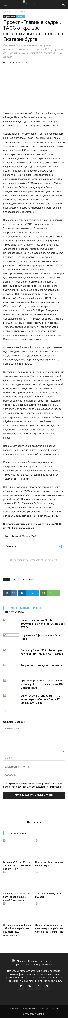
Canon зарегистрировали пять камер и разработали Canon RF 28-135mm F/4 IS (40, 699)
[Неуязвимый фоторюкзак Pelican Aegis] (11, 638)
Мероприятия (19, 11)
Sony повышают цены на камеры (42, 665)
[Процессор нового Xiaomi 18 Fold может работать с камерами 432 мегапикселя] (11, 684)
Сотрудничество (29, 1008)
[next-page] (10, 711)
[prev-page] (5, 711)
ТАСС (14, 579)
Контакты (56, 1008)
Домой (6, 11)
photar (12, 62)
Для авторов (13, 1008)
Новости (20, 17)
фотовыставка (27, 579)
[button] (5, 4)
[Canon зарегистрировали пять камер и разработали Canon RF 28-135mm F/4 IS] (11, 699)
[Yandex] (38, 986)
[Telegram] (21, 986)
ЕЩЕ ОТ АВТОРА (14, 612)
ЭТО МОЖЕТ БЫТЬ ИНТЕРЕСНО (23, 608)
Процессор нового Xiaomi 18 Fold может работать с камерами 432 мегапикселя (42, 684)
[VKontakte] (30, 986)
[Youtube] (47, 986)
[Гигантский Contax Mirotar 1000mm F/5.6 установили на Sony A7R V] (11, 623)
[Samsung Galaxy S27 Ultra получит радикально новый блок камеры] (11, 654)
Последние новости (18, 833)
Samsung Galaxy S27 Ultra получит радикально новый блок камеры (16, 897)
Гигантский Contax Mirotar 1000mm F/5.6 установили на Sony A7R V (43, 623)
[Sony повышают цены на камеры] (11, 669)
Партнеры (44, 1008)
